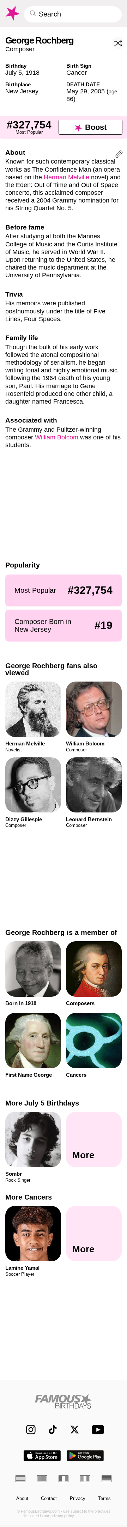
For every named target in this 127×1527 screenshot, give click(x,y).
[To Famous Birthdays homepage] (12, 13)
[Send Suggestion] (119, 155)
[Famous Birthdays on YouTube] (96, 1429)
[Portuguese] (42, 1478)
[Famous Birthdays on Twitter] (71, 1430)
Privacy (77, 1498)
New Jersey (21, 91)
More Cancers (28, 1197)
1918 (32, 72)
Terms (104, 1498)
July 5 (13, 72)
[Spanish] (20, 1478)
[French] (63, 1478)
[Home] (63, 1401)
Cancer (76, 72)
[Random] (118, 43)
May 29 (76, 91)
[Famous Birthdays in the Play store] (85, 1455)
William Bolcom (56, 437)
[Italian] (85, 1478)
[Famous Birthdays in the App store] (42, 1455)
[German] (106, 1478)
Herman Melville (66, 177)
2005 (98, 91)
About (22, 1498)
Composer (20, 49)
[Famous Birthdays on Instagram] (28, 1430)
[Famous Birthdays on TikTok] (50, 1430)
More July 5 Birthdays (42, 1103)
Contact (49, 1498)
